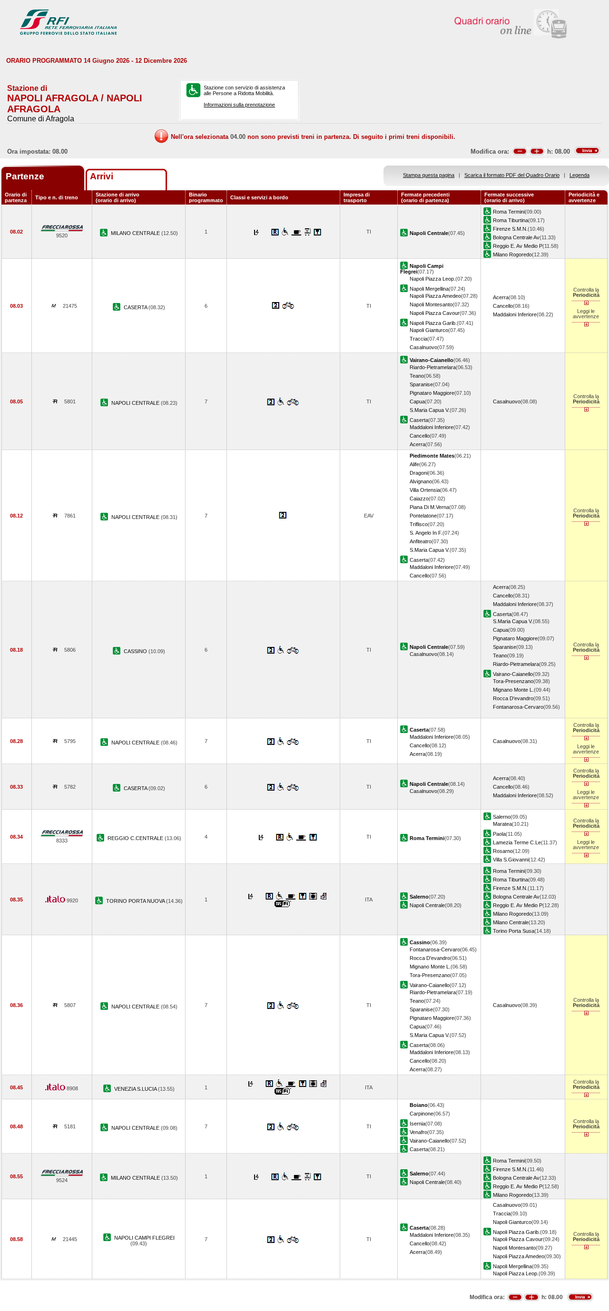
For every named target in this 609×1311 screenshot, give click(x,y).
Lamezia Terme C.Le (517, 842)
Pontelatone (423, 516)
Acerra (501, 297)
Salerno (502, 817)
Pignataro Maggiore (432, 393)
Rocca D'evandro (513, 698)
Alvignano (421, 481)
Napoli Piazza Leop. (432, 279)
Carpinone (421, 1113)
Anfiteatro (421, 541)
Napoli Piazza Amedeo (435, 296)
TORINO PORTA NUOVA (136, 901)
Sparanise (421, 384)
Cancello (503, 306)
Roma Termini (509, 212)
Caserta (419, 420)
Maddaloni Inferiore (515, 314)
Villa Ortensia (425, 490)
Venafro (418, 1132)
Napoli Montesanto (431, 304)
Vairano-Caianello (513, 674)
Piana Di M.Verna (429, 507)
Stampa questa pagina (428, 175)
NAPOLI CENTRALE (136, 403)
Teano (417, 376)
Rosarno (503, 851)
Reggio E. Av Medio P (517, 246)
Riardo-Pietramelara (433, 367)
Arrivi (101, 176)
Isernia (417, 1123)
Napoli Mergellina (429, 289)
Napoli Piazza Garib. (433, 323)
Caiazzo (419, 498)
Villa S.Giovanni (511, 859)
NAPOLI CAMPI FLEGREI (144, 1238)
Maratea (502, 824)
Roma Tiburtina (510, 220)
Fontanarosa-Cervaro (518, 707)
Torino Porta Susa (513, 931)
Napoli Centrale (427, 905)
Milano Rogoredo (512, 254)
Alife (414, 464)
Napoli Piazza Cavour (435, 313)
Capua (417, 401)
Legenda (579, 175)
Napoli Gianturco (429, 330)
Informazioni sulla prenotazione (239, 105)
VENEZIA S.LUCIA (136, 1089)
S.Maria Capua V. (430, 410)
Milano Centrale (511, 922)
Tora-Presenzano (513, 681)
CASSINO (136, 651)
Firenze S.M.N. (510, 229)
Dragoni (419, 473)
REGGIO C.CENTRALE (136, 838)
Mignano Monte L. (513, 690)
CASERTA (136, 307)
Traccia (418, 339)
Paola (499, 834)
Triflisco (419, 524)
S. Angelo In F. (426, 533)
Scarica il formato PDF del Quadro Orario (512, 175)
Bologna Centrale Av (516, 237)
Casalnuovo (423, 347)
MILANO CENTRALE (136, 233)
